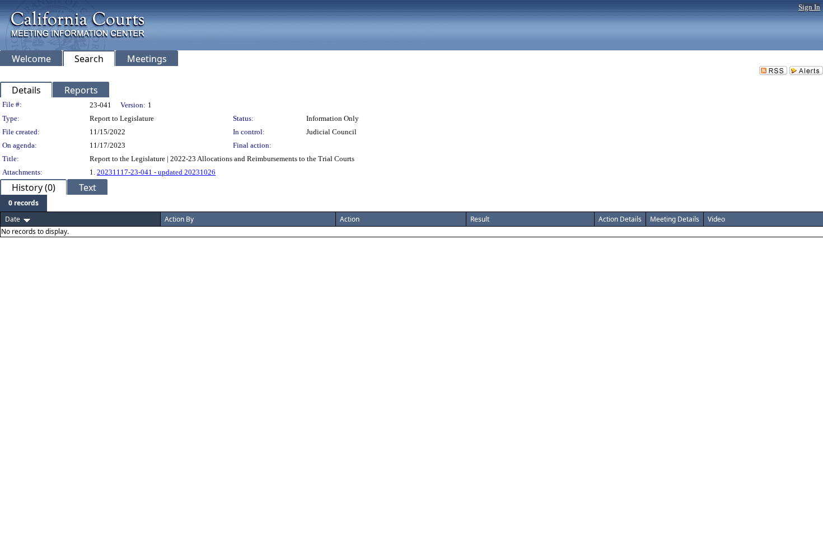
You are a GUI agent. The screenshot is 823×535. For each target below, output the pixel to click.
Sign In (809, 7)
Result (479, 219)
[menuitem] (23, 203)
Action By (179, 219)
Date (12, 219)
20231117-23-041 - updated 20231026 (156, 172)
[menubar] (23, 203)
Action (349, 219)
